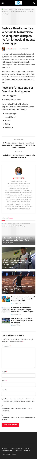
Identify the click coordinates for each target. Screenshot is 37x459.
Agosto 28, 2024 (16, 303)
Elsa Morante (12, 49)
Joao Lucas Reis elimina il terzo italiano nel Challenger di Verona (17, 288)
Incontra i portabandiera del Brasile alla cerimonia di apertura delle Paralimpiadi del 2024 (23, 299)
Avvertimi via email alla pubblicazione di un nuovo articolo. (18, 418)
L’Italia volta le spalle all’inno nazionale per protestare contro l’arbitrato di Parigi (18, 239)
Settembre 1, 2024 (9, 242)
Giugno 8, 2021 (24, 49)
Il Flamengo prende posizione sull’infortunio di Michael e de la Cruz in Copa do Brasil (17, 262)
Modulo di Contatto (16, 448)
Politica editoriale (7, 450)
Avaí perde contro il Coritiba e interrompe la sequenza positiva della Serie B (22, 320)
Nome (4, 371)
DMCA (27, 448)
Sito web (4, 390)
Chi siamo (4, 448)
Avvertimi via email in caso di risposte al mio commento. (17, 410)
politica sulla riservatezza (22, 450)
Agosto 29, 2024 (8, 267)
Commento (6, 346)
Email (4, 381)
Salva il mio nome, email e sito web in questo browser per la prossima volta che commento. (19, 400)
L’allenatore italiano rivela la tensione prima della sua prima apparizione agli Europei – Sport (22, 309)
